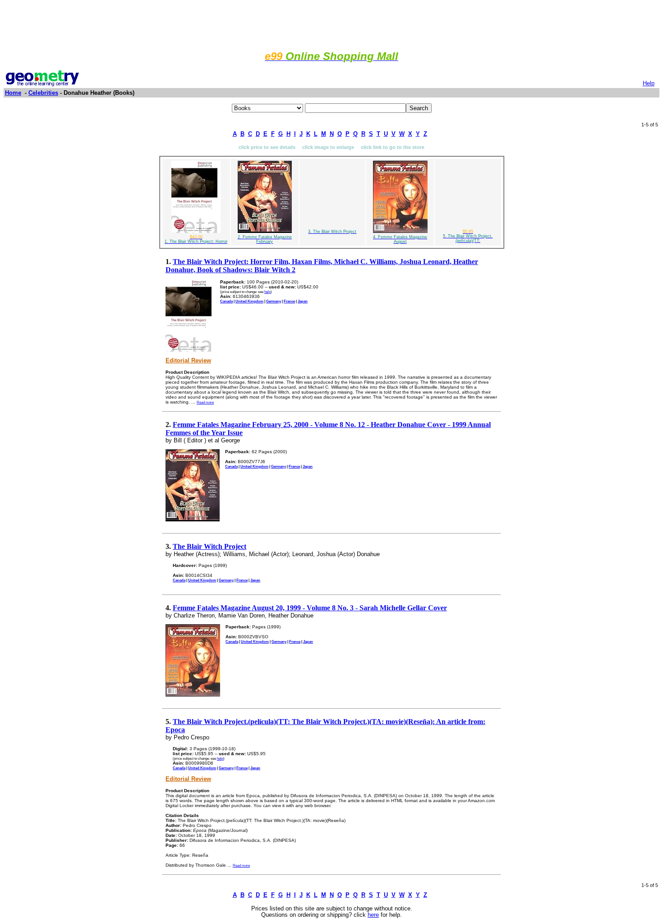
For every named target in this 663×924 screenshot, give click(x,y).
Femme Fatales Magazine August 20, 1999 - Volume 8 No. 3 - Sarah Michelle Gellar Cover (310, 608)
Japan (303, 301)
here (373, 915)
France (289, 301)
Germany (273, 301)
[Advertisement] (331, 24)
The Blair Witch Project (209, 546)
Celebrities (43, 92)
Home (13, 92)
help (267, 291)
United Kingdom (249, 301)
